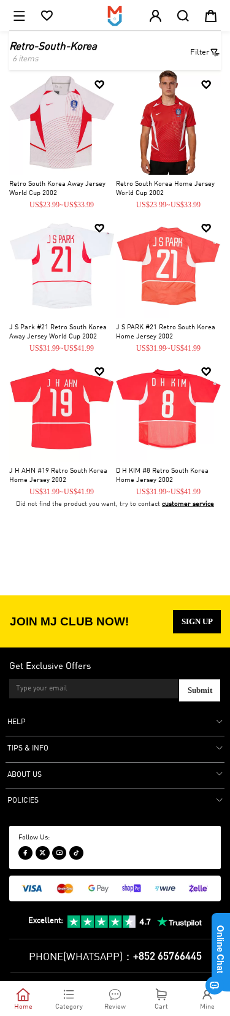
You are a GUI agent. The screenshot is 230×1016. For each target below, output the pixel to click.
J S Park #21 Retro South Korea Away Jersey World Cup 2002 (58, 332)
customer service (188, 504)
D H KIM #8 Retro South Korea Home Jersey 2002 (162, 475)
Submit (200, 690)
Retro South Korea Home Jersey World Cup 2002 (165, 188)
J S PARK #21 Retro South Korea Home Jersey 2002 (165, 332)
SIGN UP (197, 621)
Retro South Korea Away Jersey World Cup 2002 (57, 188)
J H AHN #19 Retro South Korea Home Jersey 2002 (58, 475)
